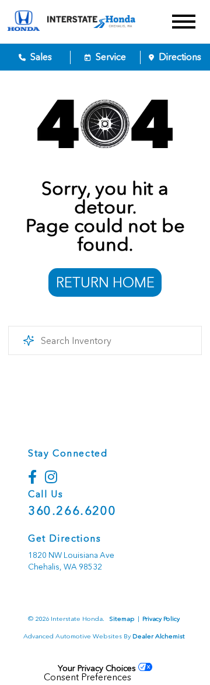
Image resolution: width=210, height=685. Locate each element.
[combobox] (104, 340)
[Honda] (24, 21)
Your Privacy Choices (98, 668)
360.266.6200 (72, 511)
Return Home (105, 282)
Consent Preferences (87, 677)
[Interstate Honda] (102, 21)
